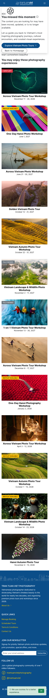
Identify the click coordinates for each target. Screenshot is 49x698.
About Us (6, 605)
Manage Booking (9, 619)
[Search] (4, 3)
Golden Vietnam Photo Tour (24, 209)
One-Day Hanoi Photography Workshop (24, 404)
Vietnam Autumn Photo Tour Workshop (24, 248)
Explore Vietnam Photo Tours (19, 45)
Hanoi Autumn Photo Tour (24, 562)
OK (41, 691)
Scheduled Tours (9, 623)
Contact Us (6, 631)
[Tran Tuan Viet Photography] (24, 3)
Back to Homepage (14, 50)
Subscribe (42, 653)
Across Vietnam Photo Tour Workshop (24, 96)
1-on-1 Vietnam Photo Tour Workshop (24, 327)
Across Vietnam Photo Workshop (24, 171)
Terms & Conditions (10, 627)
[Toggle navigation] (44, 3)
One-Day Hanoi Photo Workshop (24, 133)
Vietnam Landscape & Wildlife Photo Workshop (24, 288)
